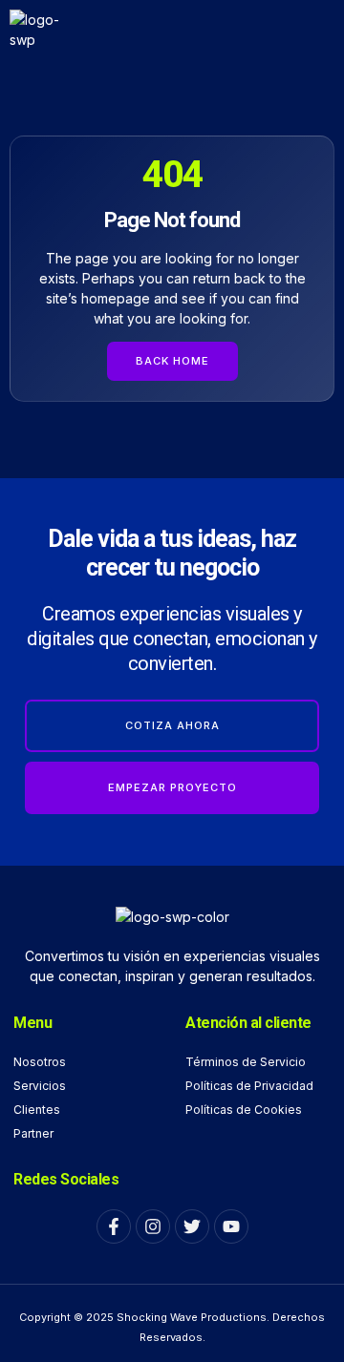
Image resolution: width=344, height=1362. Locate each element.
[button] (309, 30)
